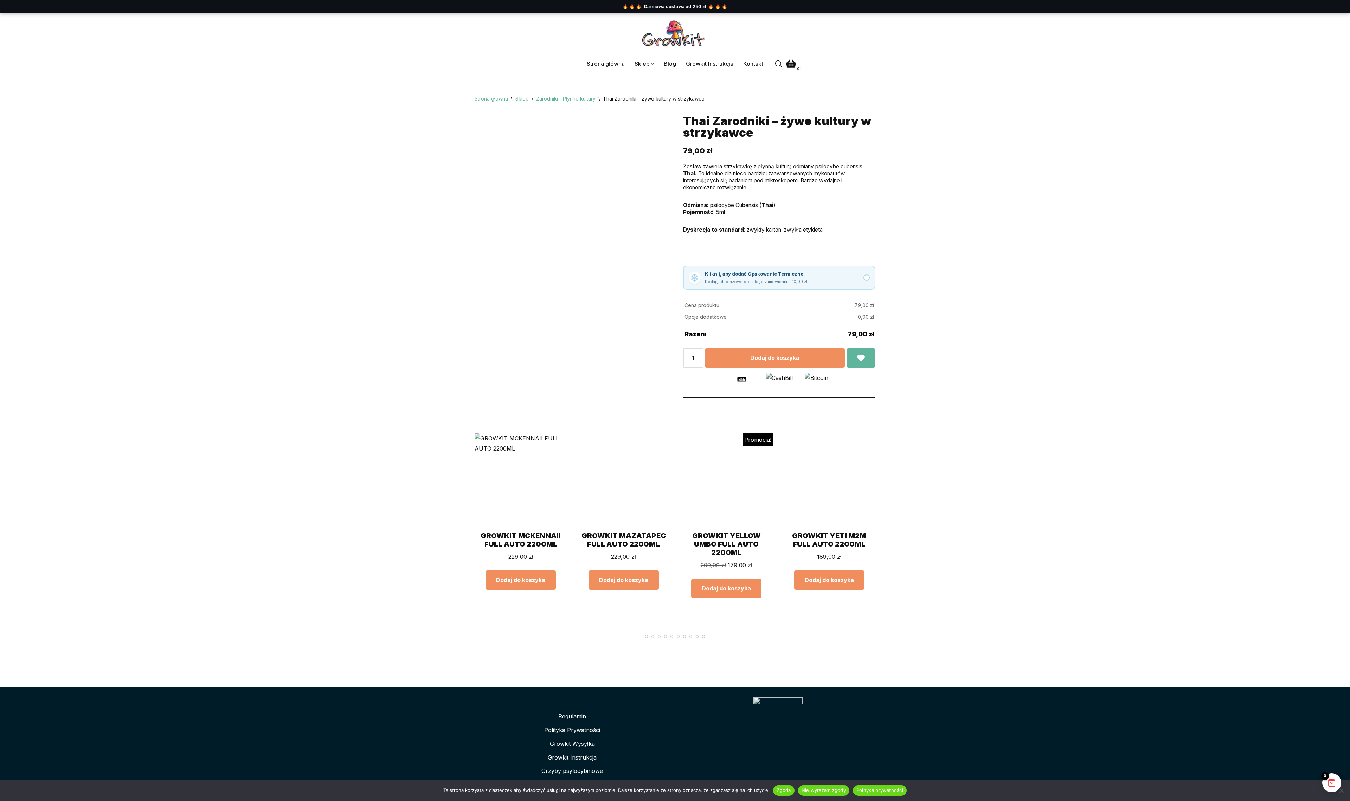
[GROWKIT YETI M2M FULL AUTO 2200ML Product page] (829, 479)
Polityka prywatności (879, 790)
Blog (670, 63)
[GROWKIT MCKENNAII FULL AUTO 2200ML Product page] (520, 479)
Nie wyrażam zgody (824, 790)
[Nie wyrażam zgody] (1341, 790)
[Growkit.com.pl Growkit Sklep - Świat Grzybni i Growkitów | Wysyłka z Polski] (675, 34)
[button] (652, 64)
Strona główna (606, 63)
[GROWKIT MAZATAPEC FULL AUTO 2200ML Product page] (623, 479)
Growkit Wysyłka (572, 743)
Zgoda (784, 790)
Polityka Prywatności (572, 730)
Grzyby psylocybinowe (572, 770)
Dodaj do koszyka (774, 357)
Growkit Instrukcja (709, 63)
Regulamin (572, 716)
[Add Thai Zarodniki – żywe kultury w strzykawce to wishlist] (861, 358)
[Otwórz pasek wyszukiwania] (778, 63)
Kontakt (753, 63)
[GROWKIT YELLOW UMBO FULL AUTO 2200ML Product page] (726, 479)
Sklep (522, 99)
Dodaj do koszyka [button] (520, 579)
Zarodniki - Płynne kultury (566, 99)
